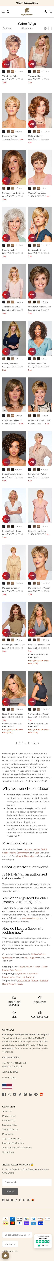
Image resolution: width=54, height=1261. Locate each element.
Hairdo (37, 966)
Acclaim (28, 849)
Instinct (36, 849)
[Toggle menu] (3, 12)
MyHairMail (13, 1251)
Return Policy (8, 1120)
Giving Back (8, 1152)
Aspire (13, 852)
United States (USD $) (15, 1234)
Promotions (7, 1134)
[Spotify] (36, 1094)
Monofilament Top (11, 977)
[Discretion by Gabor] (40, 505)
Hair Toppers (27, 977)
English (8, 1244)
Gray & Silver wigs (25, 856)
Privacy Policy (9, 1116)
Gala (36, 852)
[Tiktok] (20, 1094)
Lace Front (32, 973)
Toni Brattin (15, 970)
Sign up (10, 1191)
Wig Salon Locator (11, 1138)
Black (20, 983)
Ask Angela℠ (30, 957)
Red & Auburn (9, 983)
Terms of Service (10, 1129)
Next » (36, 743)
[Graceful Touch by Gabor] (40, 394)
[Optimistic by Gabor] (40, 167)
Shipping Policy (9, 1125)
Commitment (23, 852)
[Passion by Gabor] (14, 110)
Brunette (44, 980)
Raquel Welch (25, 966)
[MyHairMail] (27, 11)
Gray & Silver (23, 980)
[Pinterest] (25, 1094)
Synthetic (21, 973)
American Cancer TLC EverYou (17, 1147)
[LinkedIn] (30, 1094)
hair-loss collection (30, 918)
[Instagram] (9, 1094)
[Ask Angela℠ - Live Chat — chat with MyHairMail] (5, 1255)
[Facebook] (4, 1094)
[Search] (9, 12)
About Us (6, 1111)
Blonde (35, 980)
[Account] (44, 12)
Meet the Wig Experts (13, 1143)
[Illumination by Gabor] (14, 394)
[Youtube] (14, 1094)
